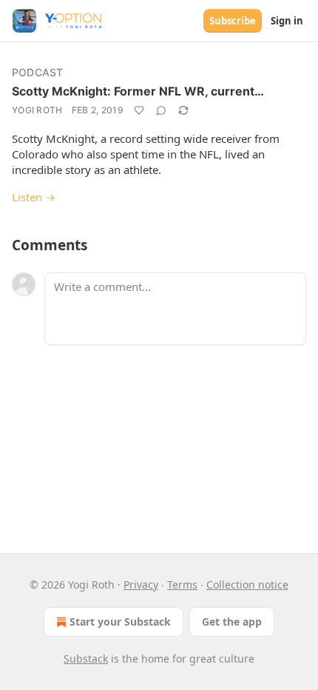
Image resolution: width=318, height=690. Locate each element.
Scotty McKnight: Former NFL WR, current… (138, 91)
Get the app (232, 621)
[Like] (139, 110)
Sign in (287, 20)
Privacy (141, 584)
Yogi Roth (37, 109)
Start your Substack (120, 621)
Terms (182, 584)
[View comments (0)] (161, 110)
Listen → (33, 197)
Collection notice (247, 584)
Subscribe (232, 20)
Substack (86, 659)
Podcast (37, 72)
